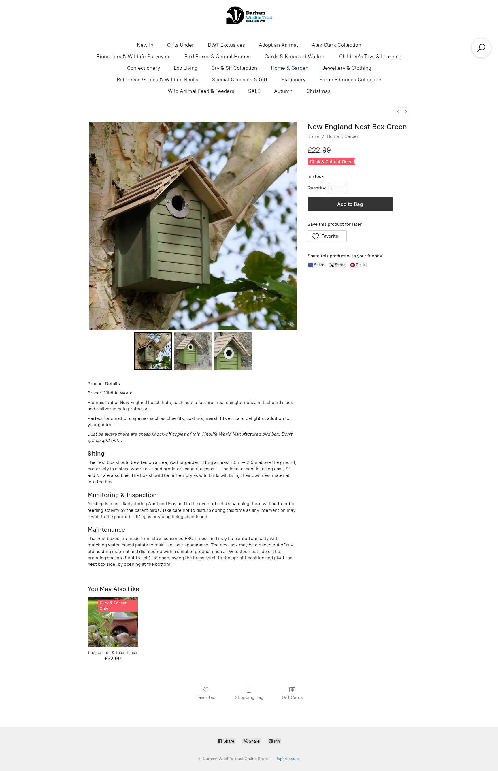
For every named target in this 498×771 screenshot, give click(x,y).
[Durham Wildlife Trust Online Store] (249, 15)
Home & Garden (289, 68)
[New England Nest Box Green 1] (193, 351)
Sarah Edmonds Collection (350, 79)
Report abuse (287, 758)
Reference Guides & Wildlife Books (157, 79)
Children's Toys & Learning (370, 56)
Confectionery (143, 68)
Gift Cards (292, 697)
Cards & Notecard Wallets (295, 56)
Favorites (205, 697)
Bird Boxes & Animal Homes (217, 56)
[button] (327, 236)
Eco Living (185, 68)
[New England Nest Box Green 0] (153, 351)
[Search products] (481, 48)
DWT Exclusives (226, 45)
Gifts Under (180, 45)
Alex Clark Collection (336, 45)
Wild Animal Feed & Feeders (201, 91)
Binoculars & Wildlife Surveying (134, 56)
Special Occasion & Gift (239, 79)
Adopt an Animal (278, 45)
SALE (254, 91)
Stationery (293, 79)
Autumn (283, 91)
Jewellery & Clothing (346, 68)
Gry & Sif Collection (234, 68)
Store (313, 136)
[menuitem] (398, 112)
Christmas (318, 91)
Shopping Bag (249, 697)
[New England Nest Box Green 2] (233, 351)
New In (145, 45)
